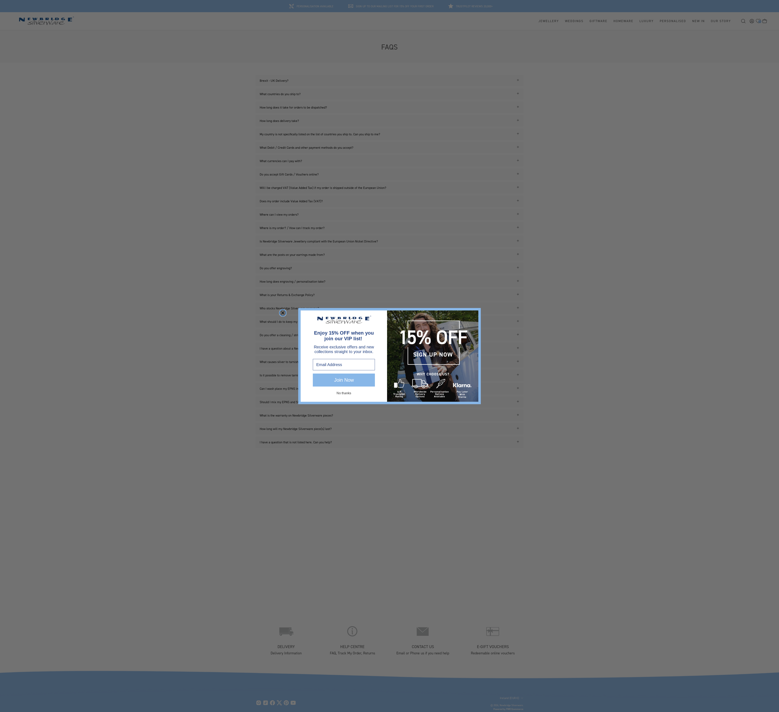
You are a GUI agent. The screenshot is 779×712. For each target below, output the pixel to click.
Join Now (344, 380)
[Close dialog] (283, 313)
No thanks (344, 393)
